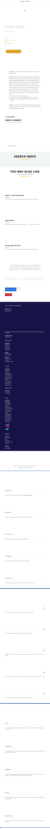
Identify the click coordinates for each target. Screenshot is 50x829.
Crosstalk (7, 406)
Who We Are (7, 344)
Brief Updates (7, 410)
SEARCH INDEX (13, 51)
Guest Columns (8, 404)
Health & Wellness (8, 374)
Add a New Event (8, 354)
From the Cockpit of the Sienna (13, 245)
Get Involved (7, 349)
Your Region (7, 348)
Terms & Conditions (28, 467)
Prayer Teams (7, 375)
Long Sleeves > (8, 746)
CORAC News (7, 402)
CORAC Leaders (12, 145)
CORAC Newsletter (9, 220)
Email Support (7, 448)
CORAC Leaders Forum (10, 40)
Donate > (7, 792)
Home (7, 37)
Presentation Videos (9, 361)
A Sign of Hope (8, 403)
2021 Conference (8, 416)
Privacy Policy (20, 467)
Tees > (6, 723)
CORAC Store (7, 392)
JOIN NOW (25, 1)
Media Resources (8, 419)
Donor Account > (9, 815)
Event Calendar (8, 353)
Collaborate (7, 370)
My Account (7, 438)
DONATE (25, 328)
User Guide (7, 440)
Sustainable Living (8, 378)
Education (7, 379)
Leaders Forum (8, 372)
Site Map (6, 443)
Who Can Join (7, 347)
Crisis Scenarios (8, 380)
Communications (8, 376)
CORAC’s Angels (8, 407)
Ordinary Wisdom (9, 43)
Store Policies (7, 393)
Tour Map (7, 360)
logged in (12, 122)
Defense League (8, 382)
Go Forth (6, 371)
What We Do (7, 345)
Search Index (7, 383)
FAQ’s (6, 439)
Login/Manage (8, 336)
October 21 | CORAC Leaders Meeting (14, 195)
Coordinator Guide (8, 442)
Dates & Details (8, 358)
